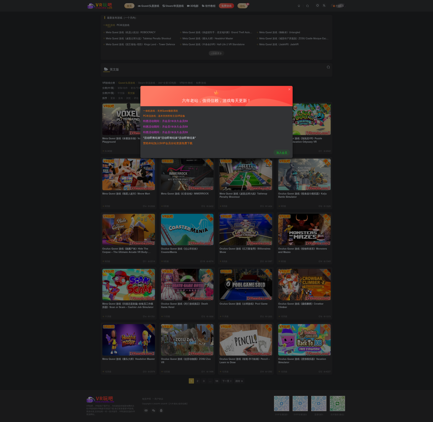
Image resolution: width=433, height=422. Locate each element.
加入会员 (281, 153)
